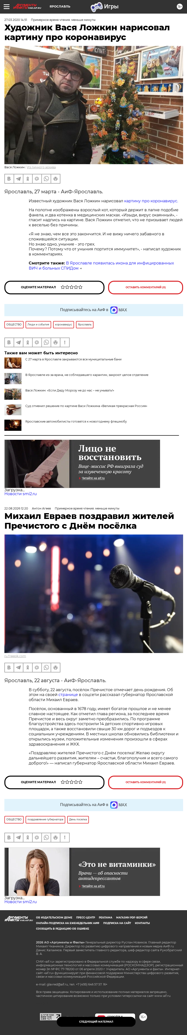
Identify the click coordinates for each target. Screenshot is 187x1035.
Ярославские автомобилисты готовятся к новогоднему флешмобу (76, 421)
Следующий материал (96, 1021)
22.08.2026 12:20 (16, 508)
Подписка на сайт (117, 923)
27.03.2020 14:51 (15, 20)
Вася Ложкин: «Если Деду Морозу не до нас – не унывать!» (69, 390)
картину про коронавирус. (151, 201)
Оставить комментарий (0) (146, 287)
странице (68, 694)
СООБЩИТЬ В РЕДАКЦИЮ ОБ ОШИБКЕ (62, 928)
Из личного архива (41, 167)
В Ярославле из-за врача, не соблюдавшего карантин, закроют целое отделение (86, 375)
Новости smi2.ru (20, 494)
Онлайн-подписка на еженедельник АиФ (67, 923)
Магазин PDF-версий (131, 917)
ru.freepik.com (15, 656)
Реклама (105, 917)
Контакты (142, 923)
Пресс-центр (85, 917)
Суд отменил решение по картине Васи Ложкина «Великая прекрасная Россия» (86, 406)
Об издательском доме (54, 917)
